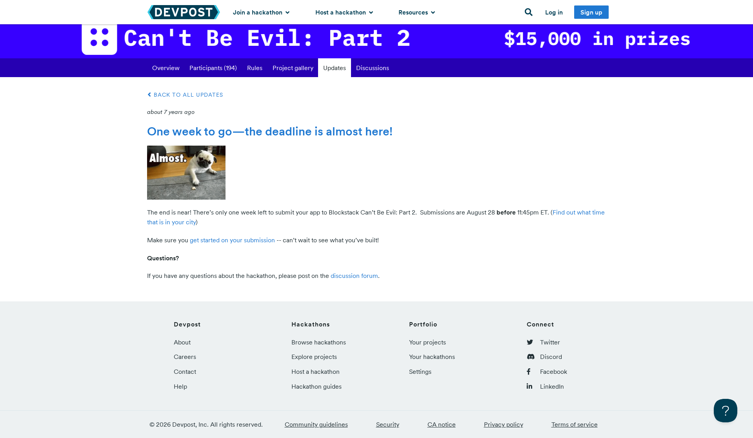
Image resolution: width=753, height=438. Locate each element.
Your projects (427, 342)
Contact (185, 371)
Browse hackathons (318, 342)
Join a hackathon (258, 12)
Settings (420, 371)
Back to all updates (187, 94)
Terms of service (574, 424)
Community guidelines (316, 424)
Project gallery (293, 68)
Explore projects (314, 356)
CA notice (441, 424)
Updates (334, 68)
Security (387, 424)
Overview (166, 68)
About (182, 342)
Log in (554, 12)
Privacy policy (503, 424)
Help (180, 386)
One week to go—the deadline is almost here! (270, 131)
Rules (254, 68)
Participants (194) (213, 68)
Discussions (372, 68)
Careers (185, 356)
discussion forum (354, 275)
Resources (413, 12)
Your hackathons (432, 356)
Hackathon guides (316, 386)
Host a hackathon (341, 12)
